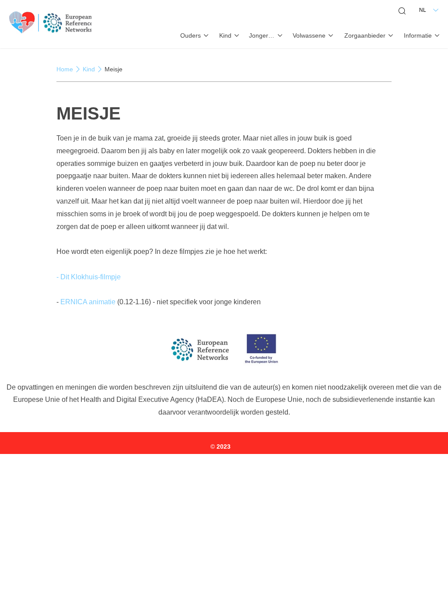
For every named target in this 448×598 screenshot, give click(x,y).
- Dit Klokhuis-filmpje (88, 277)
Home (64, 69)
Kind (89, 69)
